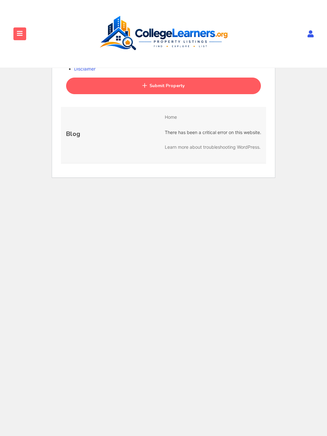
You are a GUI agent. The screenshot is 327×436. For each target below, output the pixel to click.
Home (171, 117)
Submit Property (167, 86)
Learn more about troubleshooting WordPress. (213, 147)
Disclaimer (84, 68)
